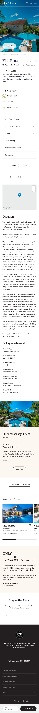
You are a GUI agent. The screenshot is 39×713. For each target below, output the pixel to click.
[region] (19, 197)
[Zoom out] (33, 190)
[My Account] (31, 3)
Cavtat (24, 55)
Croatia (4, 55)
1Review (13, 70)
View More (19, 469)
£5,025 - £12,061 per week (9, 534)
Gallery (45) (9, 46)
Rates (14, 165)
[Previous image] (6, 513)
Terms (25, 165)
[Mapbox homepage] (7, 208)
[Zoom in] (33, 187)
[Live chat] (28, 177)
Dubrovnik (14, 55)
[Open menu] (35, 3)
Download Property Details (19, 484)
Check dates (28, 708)
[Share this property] (31, 61)
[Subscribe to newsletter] (32, 615)
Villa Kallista (8, 525)
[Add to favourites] (35, 61)
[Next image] (29, 513)
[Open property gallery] (19, 26)
